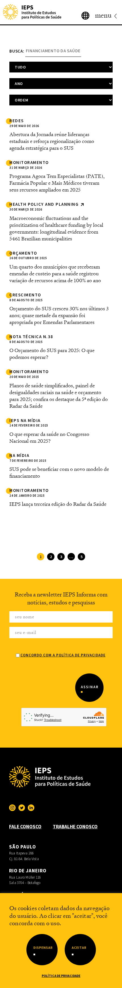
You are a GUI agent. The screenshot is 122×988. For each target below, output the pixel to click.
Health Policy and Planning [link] (44, 204)
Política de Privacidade (61, 976)
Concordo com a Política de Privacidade (63, 655)
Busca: (16, 50)
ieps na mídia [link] (25, 420)
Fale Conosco (25, 826)
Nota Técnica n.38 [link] (31, 336)
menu (103, 15)
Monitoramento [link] (29, 162)
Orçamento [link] (23, 253)
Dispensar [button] (43, 947)
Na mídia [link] (19, 455)
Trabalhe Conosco (75, 826)
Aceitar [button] (79, 947)
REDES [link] (16, 120)
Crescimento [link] (25, 295)
